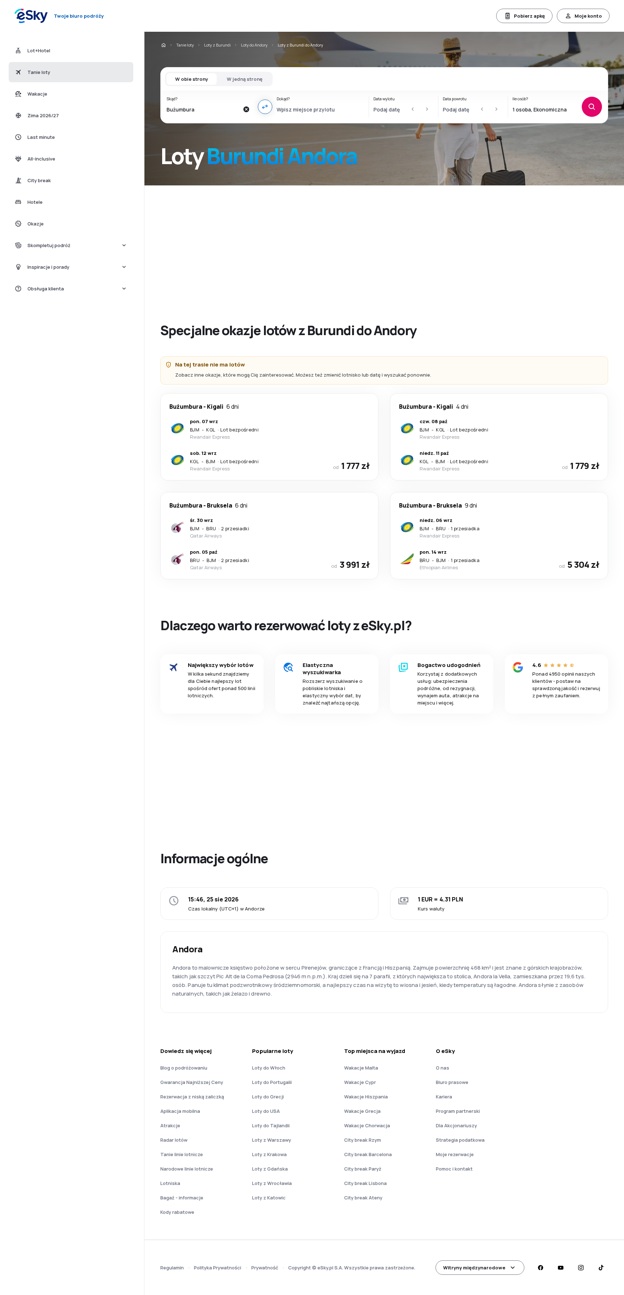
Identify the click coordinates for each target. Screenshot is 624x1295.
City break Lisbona (365, 1183)
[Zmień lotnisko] (265, 107)
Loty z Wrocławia (272, 1183)
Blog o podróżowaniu (183, 1067)
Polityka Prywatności (217, 1267)
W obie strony (191, 79)
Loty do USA (266, 1111)
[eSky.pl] (163, 45)
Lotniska (170, 1183)
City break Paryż (362, 1169)
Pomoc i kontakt (454, 1169)
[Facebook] (540, 1267)
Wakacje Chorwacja (367, 1125)
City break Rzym (362, 1140)
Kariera (444, 1096)
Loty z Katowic (269, 1197)
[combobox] (202, 109)
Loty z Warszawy (271, 1140)
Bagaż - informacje (181, 1197)
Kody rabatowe (177, 1212)
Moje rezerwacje (455, 1154)
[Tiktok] (601, 1267)
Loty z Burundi (217, 45)
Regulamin (172, 1267)
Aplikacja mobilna (180, 1111)
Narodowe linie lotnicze (186, 1169)
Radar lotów (173, 1140)
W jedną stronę (245, 79)
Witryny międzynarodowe (474, 1267)
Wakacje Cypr (360, 1082)
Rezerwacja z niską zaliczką (192, 1096)
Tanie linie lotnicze (181, 1154)
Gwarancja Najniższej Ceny (191, 1082)
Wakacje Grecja (362, 1111)
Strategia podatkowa (460, 1140)
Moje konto (588, 16)
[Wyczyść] (246, 109)
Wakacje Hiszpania (366, 1096)
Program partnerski (458, 1111)
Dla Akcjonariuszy (456, 1125)
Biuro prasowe (452, 1082)
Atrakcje (170, 1125)
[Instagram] (580, 1267)
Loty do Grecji (268, 1096)
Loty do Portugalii (272, 1082)
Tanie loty (185, 45)
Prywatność (264, 1267)
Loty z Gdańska (270, 1169)
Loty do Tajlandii (271, 1125)
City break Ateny (363, 1197)
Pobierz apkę (529, 16)
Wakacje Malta (361, 1067)
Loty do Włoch (268, 1067)
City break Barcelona (368, 1154)
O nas (442, 1067)
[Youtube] (560, 1267)
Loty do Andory (254, 45)
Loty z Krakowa (269, 1154)
